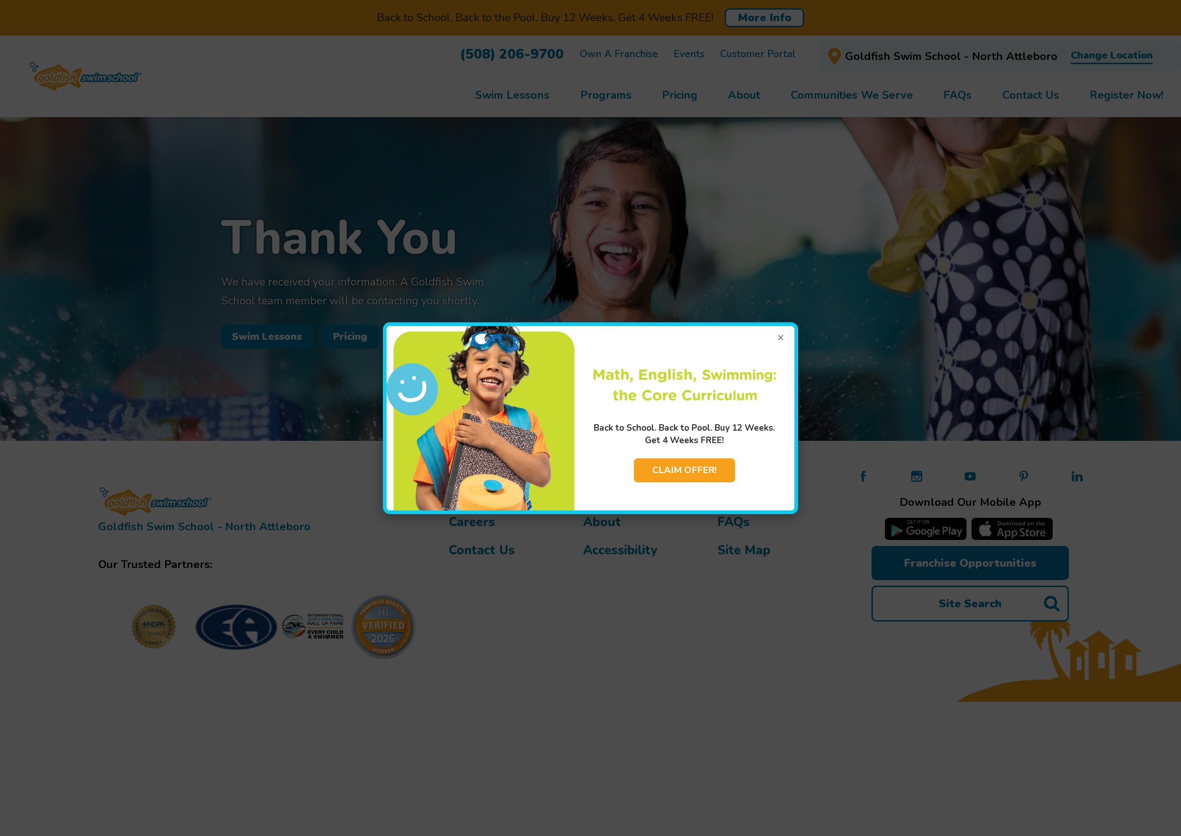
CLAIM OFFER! (684, 470)
